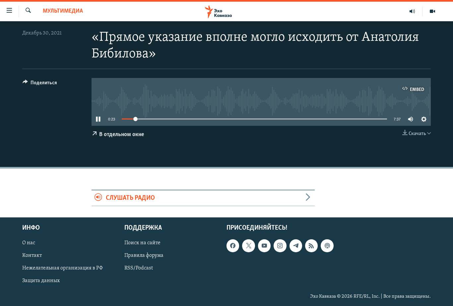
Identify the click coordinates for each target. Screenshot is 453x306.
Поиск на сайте (142, 243)
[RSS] (311, 246)
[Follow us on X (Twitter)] (248, 246)
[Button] (40, 84)
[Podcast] (327, 246)
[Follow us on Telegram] (296, 246)
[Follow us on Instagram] (280, 246)
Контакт (32, 256)
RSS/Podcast (138, 268)
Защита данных (41, 281)
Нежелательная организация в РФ (62, 268)
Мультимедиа (63, 11)
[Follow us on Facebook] (233, 246)
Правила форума (143, 256)
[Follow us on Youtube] (264, 246)
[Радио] (412, 11)
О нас (28, 243)
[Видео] (432, 11)
